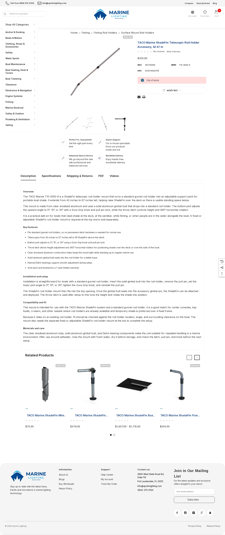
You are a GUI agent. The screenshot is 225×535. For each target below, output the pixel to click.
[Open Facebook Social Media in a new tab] (177, 513)
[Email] (139, 97)
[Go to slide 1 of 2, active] (111, 435)
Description (28, 176)
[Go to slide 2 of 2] (114, 435)
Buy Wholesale (66, 484)
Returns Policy (213, 526)
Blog (215, 3)
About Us (63, 474)
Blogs (62, 479)
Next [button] (197, 357)
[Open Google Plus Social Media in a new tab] (202, 513)
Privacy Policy (194, 526)
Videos (114, 176)
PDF (101, 176)
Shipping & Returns (80, 176)
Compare (189, 3)
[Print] (143, 97)
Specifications (51, 176)
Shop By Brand (203, 3)
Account (192, 16)
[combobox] (24, 14)
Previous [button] (189, 357)
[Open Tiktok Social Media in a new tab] (193, 513)
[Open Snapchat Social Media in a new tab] (210, 513)
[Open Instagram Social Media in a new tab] (185, 513)
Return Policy (65, 488)
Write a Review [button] (173, 51)
